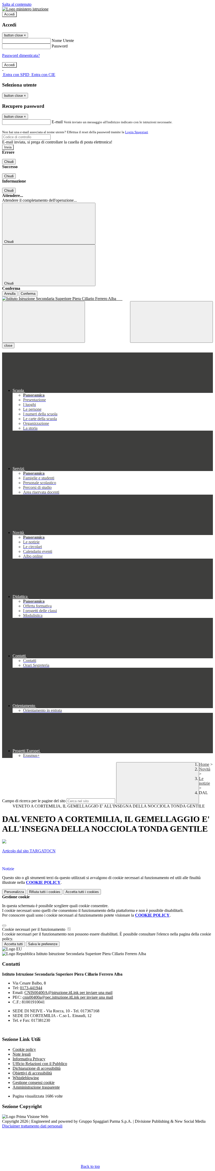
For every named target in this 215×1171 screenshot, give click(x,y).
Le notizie (204, 780)
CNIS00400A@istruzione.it (68, 992)
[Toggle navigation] (43, 322)
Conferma (28, 294)
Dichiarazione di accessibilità (37, 1068)
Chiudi (9, 162)
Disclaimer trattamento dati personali (32, 1126)
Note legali (22, 1054)
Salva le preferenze (42, 944)
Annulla (9, 294)
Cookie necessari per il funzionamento (34, 929)
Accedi (9, 14)
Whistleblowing (26, 1078)
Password (60, 46)
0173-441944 (31, 988)
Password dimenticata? (21, 55)
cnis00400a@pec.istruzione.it (68, 997)
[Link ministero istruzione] (25, 9)
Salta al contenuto (16, 4)
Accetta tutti (82, 892)
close (8, 345)
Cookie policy (24, 1049)
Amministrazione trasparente (36, 1087)
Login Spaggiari (136, 132)
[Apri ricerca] (171, 322)
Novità (204, 769)
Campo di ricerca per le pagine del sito (34, 801)
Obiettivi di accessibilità (32, 1073)
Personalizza (14, 892)
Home (204, 764)
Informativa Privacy (29, 1059)
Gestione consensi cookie (34, 1082)
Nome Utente (63, 40)
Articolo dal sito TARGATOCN (29, 851)
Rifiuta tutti (44, 892)
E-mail (57, 122)
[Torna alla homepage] (107, 298)
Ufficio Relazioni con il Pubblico (40, 1063)
